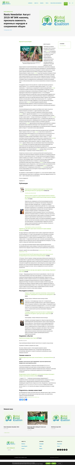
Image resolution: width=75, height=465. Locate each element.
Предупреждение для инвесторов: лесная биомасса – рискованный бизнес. (36, 357)
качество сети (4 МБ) (43, 250)
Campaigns (41, 443)
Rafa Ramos (56, 457)
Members (23, 443)
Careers (23, 448)
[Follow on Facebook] (60, 450)
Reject (54, 463)
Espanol (20, 41)
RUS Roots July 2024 (56, 426)
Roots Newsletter (8, 11)
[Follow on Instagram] (62, 450)
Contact (58, 446)
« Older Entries (6, 432)
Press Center (59, 443)
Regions (40, 448)
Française (25, 41)
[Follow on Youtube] (66, 450)
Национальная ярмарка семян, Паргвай (28, 338)
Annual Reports (24, 446)
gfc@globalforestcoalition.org (33, 397)
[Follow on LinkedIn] (64, 450)
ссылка (47, 51)
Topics (40, 446)
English (30, 41)
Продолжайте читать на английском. (33, 227)
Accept (48, 463)
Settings (59, 463)
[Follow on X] (58, 450)
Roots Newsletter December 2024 (11, 426)
